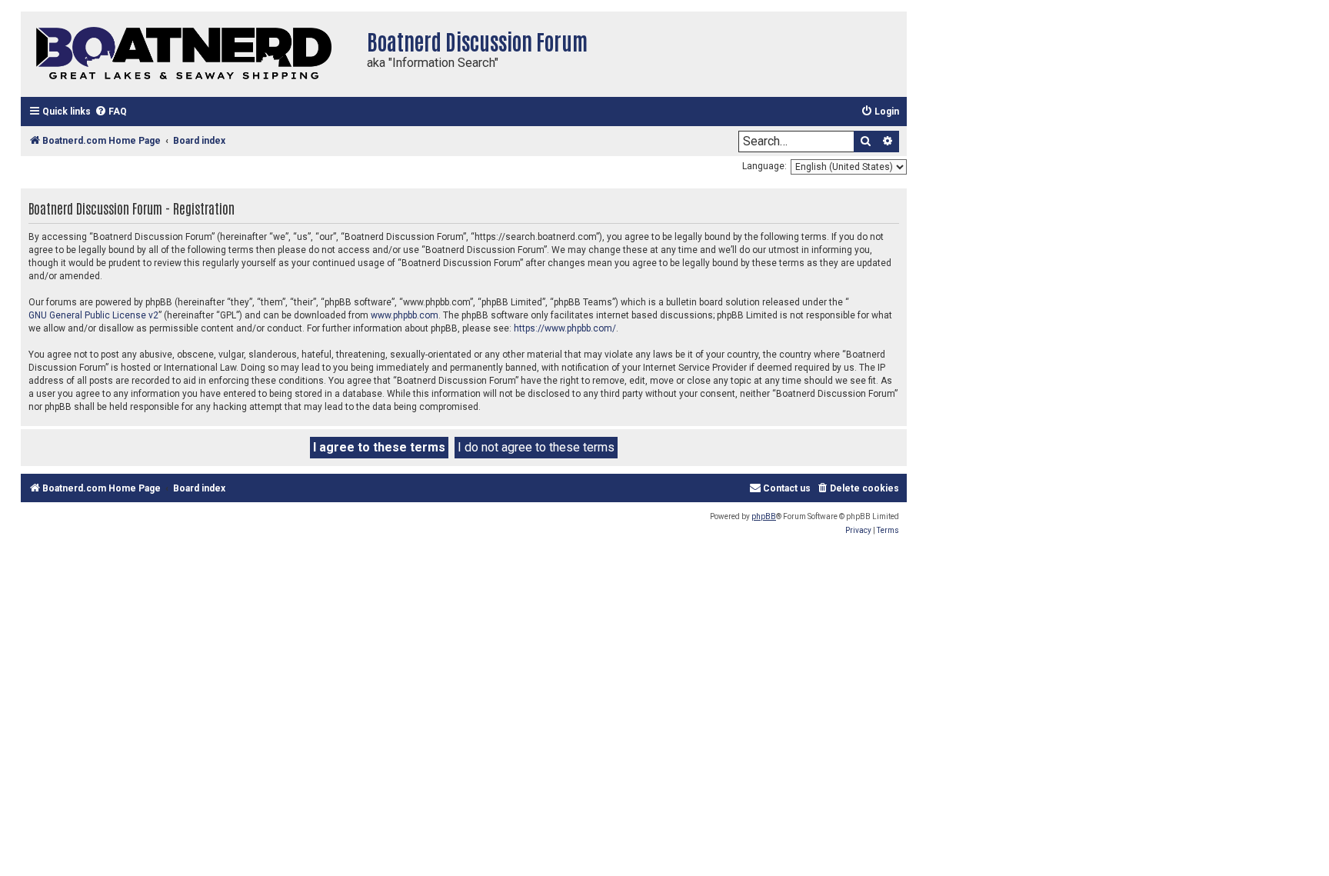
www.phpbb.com (404, 315)
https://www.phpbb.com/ (565, 328)
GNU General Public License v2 (93, 315)
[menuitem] (111, 112)
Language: (764, 166)
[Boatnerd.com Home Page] (190, 54)
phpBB (763, 516)
